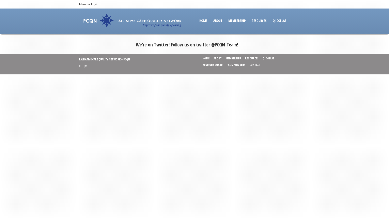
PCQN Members (236, 65)
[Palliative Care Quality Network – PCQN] (133, 21)
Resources (259, 20)
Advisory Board (213, 65)
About (217, 20)
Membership (237, 20)
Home (203, 20)
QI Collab (279, 20)
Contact (255, 65)
